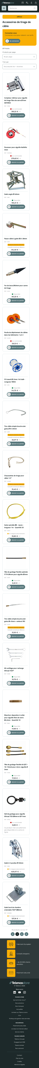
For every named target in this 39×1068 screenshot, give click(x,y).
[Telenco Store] (8, 3)
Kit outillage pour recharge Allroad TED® (14, 669)
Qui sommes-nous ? (19, 1000)
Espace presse (19, 1045)
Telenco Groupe (19, 1039)
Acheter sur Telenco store (19, 1012)
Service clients (19, 1032)
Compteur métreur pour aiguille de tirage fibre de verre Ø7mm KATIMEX (15, 100)
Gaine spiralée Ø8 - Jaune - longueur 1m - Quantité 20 (14, 526)
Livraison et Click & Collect (19, 1029)
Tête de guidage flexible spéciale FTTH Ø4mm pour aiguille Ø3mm (16, 573)
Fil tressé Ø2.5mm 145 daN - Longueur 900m (14, 380)
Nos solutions (19, 1003)
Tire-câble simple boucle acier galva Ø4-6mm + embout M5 (15, 620)
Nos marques (19, 1006)
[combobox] (22, 8)
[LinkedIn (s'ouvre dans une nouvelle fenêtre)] (14, 992)
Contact (19, 1055)
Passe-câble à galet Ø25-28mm (15, 238)
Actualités (19, 1009)
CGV (19, 1015)
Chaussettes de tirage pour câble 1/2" (14, 476)
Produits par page (9, 52)
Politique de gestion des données (19, 1018)
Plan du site (19, 1058)
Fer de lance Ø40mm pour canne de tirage (16, 286)
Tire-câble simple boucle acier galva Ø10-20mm (15, 427)
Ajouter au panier (18, 115)
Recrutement (19, 1048)
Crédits (19, 1061)
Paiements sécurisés (19, 1025)
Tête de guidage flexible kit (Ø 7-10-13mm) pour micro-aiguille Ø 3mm (16, 767)
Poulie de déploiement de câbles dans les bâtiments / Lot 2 (16, 333)
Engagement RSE (19, 1042)
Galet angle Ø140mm (11, 194)
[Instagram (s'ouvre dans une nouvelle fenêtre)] (24, 992)
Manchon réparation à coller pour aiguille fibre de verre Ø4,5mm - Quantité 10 (14, 717)
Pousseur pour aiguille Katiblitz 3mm (15, 148)
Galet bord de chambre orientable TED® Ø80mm (13, 908)
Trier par (5, 62)
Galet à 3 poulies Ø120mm (13, 863)
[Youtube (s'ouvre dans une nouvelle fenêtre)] (19, 992)
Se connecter (14, 41)
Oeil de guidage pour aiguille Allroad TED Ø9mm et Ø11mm (15, 815)
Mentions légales (19, 1064)
